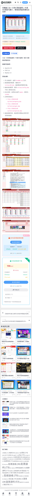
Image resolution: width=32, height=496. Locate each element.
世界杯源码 (10, 457)
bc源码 (17, 453)
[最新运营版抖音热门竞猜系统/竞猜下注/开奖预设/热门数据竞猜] (5, 426)
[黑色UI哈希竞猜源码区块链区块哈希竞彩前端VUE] (23, 367)
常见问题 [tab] (14, 53)
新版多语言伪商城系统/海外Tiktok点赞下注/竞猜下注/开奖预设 (19, 441)
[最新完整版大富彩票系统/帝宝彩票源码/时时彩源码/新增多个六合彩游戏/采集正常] (8, 367)
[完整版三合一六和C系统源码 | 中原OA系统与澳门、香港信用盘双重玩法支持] (5, 409)
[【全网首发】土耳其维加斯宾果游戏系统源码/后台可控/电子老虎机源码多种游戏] (5, 431)
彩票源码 (10, 36)
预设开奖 (8, 484)
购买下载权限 (9, 48)
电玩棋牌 (21, 473)
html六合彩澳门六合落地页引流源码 (19, 413)
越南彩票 (22, 482)
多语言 (22, 461)
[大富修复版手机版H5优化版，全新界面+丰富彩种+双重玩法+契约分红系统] (23, 385)
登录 (26, 2)
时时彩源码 (21, 468)
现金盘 (25, 471)
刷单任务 (12, 459)
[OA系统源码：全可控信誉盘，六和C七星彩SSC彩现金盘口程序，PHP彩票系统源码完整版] (8, 385)
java (4, 455)
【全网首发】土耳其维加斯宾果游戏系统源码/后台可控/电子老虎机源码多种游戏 (19, 431)
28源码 (11, 453)
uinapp (27, 455)
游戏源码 (17, 471)
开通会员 (21, 48)
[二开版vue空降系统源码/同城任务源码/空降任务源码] (8, 350)
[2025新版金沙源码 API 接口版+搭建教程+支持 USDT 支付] (5, 420)
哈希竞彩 (8, 461)
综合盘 (13, 479)
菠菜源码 (25, 340)
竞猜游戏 (11, 475)
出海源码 (5, 459)
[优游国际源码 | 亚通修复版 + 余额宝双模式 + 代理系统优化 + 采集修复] (23, 333)
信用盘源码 (26, 457)
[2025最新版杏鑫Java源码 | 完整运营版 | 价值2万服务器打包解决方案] (23, 350)
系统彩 (6, 479)
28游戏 (5, 453)
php (21, 455)
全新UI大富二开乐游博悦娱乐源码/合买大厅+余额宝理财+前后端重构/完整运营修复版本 (20, 403)
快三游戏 (12, 468)
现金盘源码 (6, 473)
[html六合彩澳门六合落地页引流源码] (5, 414)
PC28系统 (9, 455)
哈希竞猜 (16, 461)
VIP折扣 (17, 270)
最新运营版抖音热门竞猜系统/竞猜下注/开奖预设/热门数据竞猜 (19, 424)
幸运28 (6, 464)
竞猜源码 (21, 476)
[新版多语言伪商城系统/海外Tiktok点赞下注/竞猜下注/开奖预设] (8, 333)
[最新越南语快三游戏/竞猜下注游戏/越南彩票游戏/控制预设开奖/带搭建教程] (5, 437)
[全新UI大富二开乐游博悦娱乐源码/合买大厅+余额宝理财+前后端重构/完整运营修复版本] (5, 403)
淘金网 (11, 470)
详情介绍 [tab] (6, 53)
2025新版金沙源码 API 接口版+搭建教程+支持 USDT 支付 (19, 419)
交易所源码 (18, 457)
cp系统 (24, 453)
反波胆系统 (19, 459)
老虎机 (20, 479)
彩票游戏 (14, 464)
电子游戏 (14, 473)
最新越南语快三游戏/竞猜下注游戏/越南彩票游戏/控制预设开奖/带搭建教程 (19, 436)
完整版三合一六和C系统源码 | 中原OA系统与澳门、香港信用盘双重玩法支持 (19, 408)
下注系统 (4, 457)
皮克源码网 (15, 490)
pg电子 (16, 455)
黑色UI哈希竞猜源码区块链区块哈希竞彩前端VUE (23, 376)
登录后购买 (17, 242)
